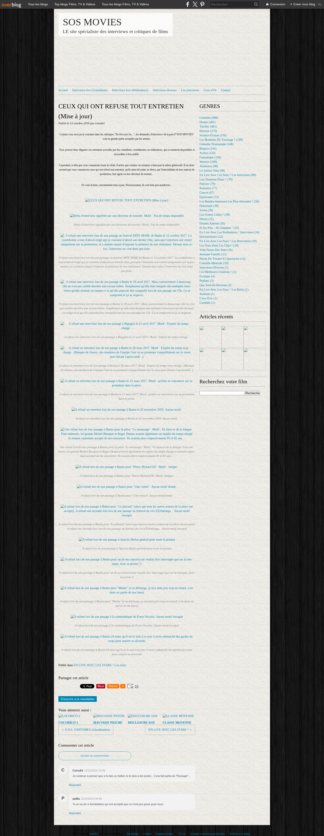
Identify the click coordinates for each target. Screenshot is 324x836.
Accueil (63, 90)
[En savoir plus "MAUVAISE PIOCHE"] (233, 337)
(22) (211, 236)
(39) (209, 206)
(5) (214, 267)
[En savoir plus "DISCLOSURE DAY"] (255, 337)
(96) (212, 170)
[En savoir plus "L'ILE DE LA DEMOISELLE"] (255, 359)
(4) (207, 276)
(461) (208, 126)
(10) (214, 263)
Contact (226, 90)
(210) (213, 135)
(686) (208, 117)
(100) (208, 161)
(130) (210, 157)
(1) (224, 289)
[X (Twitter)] (195, 4)
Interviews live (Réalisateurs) (130, 90)
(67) (206, 192)
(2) (215, 285)
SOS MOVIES (92, 22)
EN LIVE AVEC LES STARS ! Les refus (100, 665)
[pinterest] (202, 4)
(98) (208, 166)
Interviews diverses (165, 90)
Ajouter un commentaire (94, 755)
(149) (221, 139)
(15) (213, 254)
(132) (207, 153)
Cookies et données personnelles (208, 833)
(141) (207, 148)
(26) (212, 223)
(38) (214, 214)
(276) (208, 131)
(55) (209, 197)
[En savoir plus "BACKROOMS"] (233, 359)
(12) (222, 258)
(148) (216, 144)
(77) (208, 188)
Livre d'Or (210, 90)
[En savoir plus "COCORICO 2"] (210, 337)
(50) (229, 201)
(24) (229, 232)
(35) (206, 219)
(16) (216, 250)
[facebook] (187, 4)
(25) (219, 228)
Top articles (133, 833)
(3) (206, 280)
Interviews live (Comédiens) (90, 90)
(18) (219, 245)
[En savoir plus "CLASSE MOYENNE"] (210, 359)
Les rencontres (190, 90)
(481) (207, 122)
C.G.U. (182, 833)
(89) (227, 175)
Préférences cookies (239, 833)
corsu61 (93, 833)
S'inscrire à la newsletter (78, 699)
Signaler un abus (165, 833)
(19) (228, 241)
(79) (216, 179)
